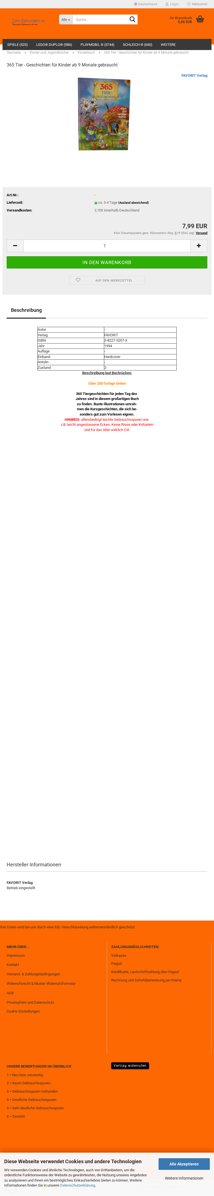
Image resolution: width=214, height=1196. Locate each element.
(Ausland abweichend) (133, 203)
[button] (145, 4)
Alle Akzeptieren (184, 1164)
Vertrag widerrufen (130, 1066)
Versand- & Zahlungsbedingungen (33, 974)
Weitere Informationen (184, 1178)
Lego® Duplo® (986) (54, 45)
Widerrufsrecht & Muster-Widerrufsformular (41, 983)
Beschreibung (26, 310)
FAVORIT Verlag (194, 75)
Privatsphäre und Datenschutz (30, 1002)
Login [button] (174, 4)
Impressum (16, 955)
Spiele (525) (17, 45)
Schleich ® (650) (137, 45)
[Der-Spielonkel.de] (29, 23)
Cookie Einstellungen (23, 1011)
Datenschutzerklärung (77, 1185)
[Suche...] (132, 20)
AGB (10, 993)
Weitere (168, 45)
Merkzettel (198, 4)
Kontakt (13, 965)
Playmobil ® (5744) (98, 45)
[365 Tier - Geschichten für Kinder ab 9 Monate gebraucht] (107, 115)
